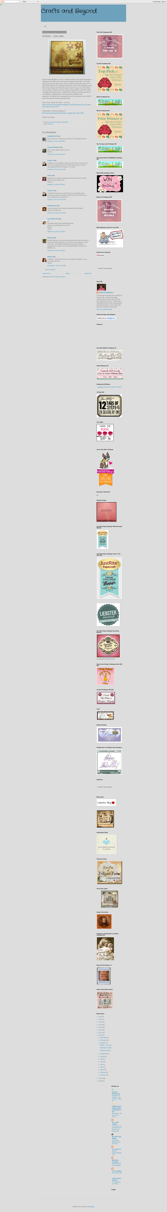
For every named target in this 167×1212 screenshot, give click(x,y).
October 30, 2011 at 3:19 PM (56, 141)
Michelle (50, 238)
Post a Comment (50, 269)
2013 (100, 1030)
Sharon (49, 256)
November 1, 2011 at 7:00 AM (56, 265)
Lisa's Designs (117, 1171)
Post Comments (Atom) (58, 277)
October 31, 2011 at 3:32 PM (56, 231)
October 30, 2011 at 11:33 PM (56, 169)
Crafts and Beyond (69, 11)
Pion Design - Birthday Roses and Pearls (116, 1142)
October (102, 1043)
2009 (100, 1081)
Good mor (50, 124)
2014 (100, 1027)
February (103, 1072)
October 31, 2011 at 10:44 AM (56, 199)
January (103, 1075)
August (102, 1056)
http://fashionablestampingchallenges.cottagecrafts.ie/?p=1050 (63, 113)
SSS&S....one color (106, 1045)
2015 (100, 1024)
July (101, 1059)
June (102, 1062)
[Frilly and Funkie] (109, 883)
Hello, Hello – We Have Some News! (116, 1115)
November (103, 1040)
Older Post (88, 273)
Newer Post (46, 273)
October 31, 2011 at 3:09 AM (56, 184)
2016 (100, 1022)
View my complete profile (104, 309)
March (102, 1069)
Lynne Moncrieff (52, 219)
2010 (100, 1078)
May (101, 1064)
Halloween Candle (106, 1048)
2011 (100, 1035)
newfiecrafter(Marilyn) (106, 292)
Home (67, 273)
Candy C (50, 160)
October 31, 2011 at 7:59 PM (56, 250)
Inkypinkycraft (52, 136)
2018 (100, 1017)
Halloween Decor (105, 1050)
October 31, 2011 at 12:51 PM (56, 213)
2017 (100, 1019)
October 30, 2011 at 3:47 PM (56, 154)
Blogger (91, 1206)
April (101, 1067)
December (103, 1037)
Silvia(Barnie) (51, 205)
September (103, 1054)
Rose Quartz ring (117, 1172)
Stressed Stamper (53, 147)
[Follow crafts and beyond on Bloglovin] (106, 319)
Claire (49, 175)
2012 (100, 1032)
